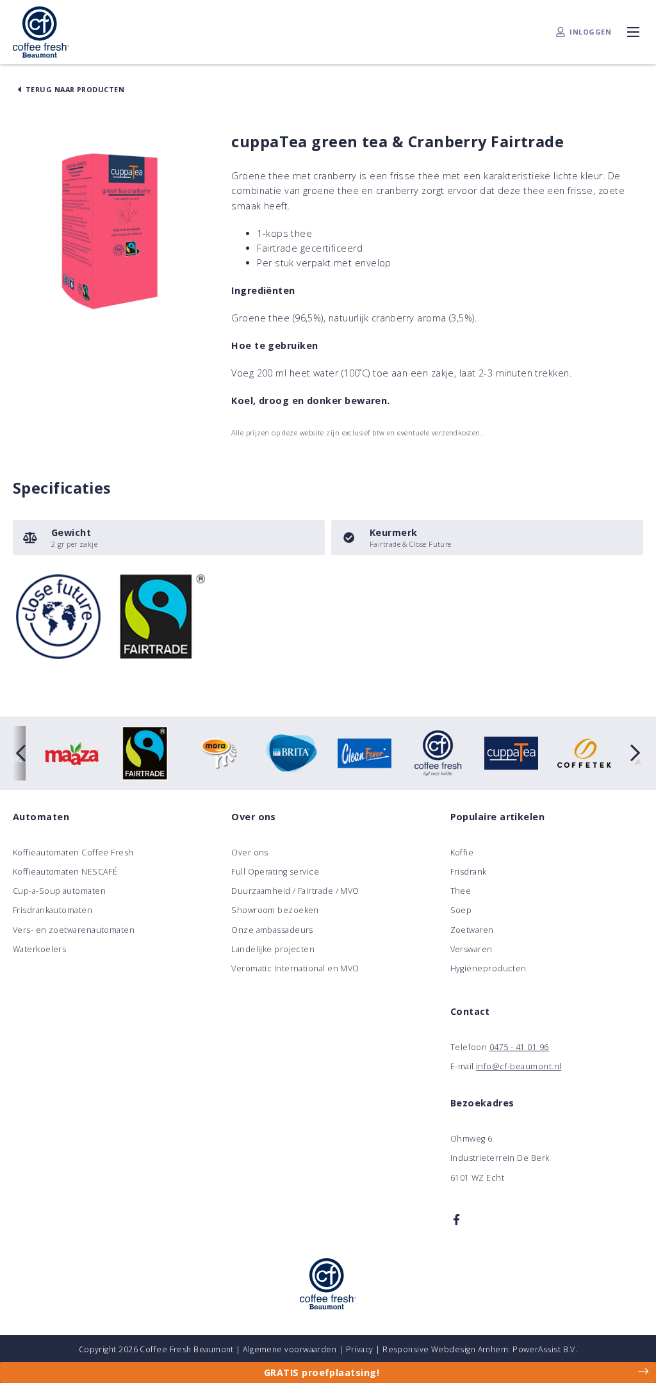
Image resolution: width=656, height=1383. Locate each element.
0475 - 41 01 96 (519, 1047)
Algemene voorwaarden (289, 1349)
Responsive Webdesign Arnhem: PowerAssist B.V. (479, 1349)
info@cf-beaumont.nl (519, 1066)
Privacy (359, 1349)
